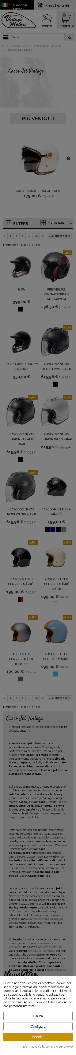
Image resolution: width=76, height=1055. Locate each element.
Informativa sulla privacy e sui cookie (48, 1046)
